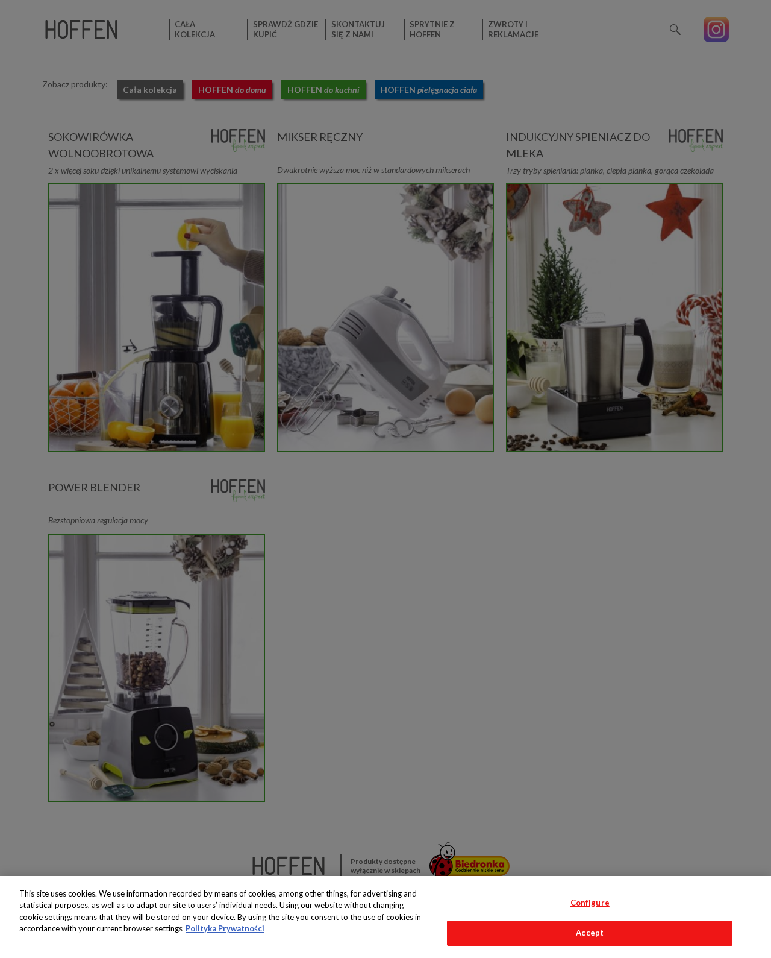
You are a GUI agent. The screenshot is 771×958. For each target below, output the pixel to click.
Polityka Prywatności (225, 928)
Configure (590, 902)
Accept (590, 933)
